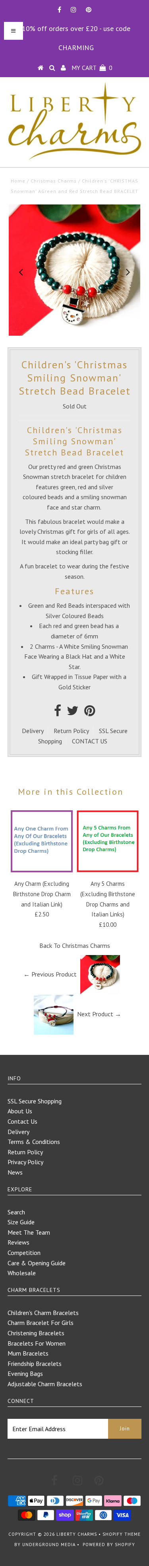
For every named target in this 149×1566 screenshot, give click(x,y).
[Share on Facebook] (57, 713)
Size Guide (21, 1222)
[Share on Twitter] (73, 713)
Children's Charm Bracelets (43, 1313)
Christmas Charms (54, 181)
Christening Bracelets (36, 1333)
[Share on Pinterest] (89, 713)
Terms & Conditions (34, 1142)
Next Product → (99, 1014)
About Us (20, 1111)
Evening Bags (25, 1373)
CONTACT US (89, 741)
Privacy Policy (25, 1162)
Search (16, 1212)
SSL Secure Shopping (35, 1101)
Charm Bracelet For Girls (41, 1323)
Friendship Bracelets (35, 1364)
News (15, 1172)
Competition (24, 1253)
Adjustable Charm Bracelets (45, 1384)
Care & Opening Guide (37, 1263)
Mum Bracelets (28, 1353)
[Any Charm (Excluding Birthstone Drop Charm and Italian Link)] (42, 870)
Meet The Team (29, 1232)
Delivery (33, 731)
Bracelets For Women (37, 1343)
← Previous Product (50, 974)
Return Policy (71, 731)
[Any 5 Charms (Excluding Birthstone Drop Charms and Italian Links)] (108, 870)
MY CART (92, 68)
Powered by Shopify (109, 1544)
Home (18, 181)
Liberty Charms (76, 1534)
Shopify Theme (122, 1534)
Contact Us (22, 1121)
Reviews (18, 1242)
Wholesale (22, 1273)
